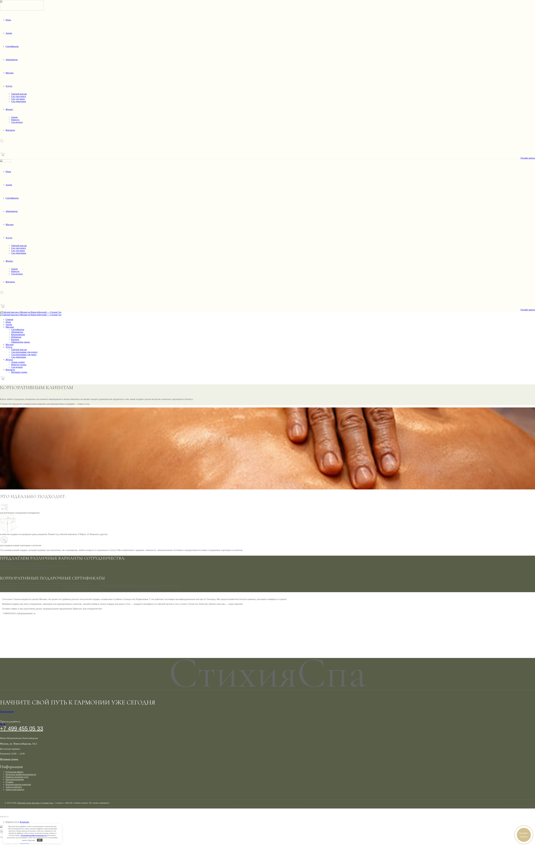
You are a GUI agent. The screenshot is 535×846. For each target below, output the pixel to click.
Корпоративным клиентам (18, 784)
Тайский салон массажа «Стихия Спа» (35, 803)
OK (39, 840)
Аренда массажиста (15, 789)
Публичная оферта (14, 772)
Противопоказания (15, 779)
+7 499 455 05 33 (21, 728)
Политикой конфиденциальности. (34, 835)
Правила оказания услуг (17, 777)
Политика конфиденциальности (21, 774)
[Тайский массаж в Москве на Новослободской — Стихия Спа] (30, 312)
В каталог (24, 822)
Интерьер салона (9, 759)
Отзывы (9, 782)
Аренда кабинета (14, 787)
